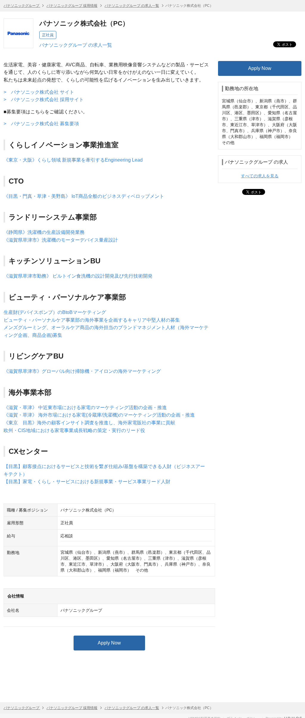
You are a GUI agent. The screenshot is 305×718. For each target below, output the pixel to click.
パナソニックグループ (22, 6)
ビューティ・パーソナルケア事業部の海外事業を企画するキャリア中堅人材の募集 (92, 320)
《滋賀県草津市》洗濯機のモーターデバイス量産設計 (61, 240)
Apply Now (109, 642)
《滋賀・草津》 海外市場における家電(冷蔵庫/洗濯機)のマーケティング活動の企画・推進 (99, 414)
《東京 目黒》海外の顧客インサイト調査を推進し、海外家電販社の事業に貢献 (89, 422)
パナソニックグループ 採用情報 (71, 6)
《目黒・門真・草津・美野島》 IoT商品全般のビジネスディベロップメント (84, 196)
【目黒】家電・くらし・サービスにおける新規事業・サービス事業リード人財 (87, 481)
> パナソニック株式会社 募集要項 (41, 123)
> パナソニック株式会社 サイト (39, 92)
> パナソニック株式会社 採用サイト (44, 99)
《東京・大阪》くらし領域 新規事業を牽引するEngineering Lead (73, 159)
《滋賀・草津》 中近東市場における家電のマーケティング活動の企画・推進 (85, 407)
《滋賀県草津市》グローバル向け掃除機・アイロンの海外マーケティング (82, 371)
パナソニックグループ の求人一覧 (132, 6)
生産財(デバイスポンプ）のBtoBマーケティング (55, 312)
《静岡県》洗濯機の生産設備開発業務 (44, 232)
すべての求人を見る (259, 175)
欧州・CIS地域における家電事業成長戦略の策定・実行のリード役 (74, 430)
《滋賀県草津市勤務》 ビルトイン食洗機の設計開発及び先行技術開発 (78, 276)
